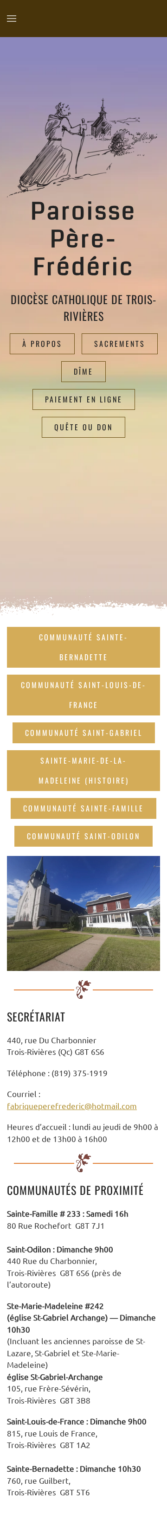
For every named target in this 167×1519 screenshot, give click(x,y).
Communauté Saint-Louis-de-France (83, 694)
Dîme (83, 371)
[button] (11, 18)
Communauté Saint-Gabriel (83, 732)
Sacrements (119, 343)
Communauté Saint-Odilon (83, 836)
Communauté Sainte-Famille (83, 808)
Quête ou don (83, 427)
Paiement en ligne (83, 399)
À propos (42, 343)
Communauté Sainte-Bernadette (83, 647)
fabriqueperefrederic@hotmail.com (72, 1106)
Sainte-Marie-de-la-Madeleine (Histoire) (84, 770)
